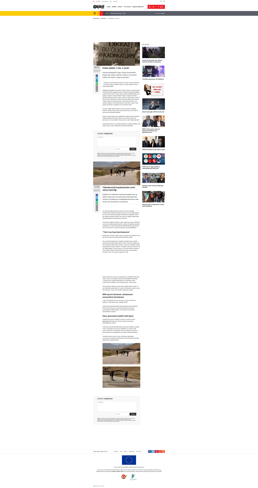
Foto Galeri (127, 6)
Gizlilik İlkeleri (132, 451)
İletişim (125, 451)
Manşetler (98, 1)
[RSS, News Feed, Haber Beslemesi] (163, 451)
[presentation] (98, 13)
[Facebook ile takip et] (149, 451)
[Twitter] (97, 78)
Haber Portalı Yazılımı (99, 486)
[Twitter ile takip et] (153, 451)
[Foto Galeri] (164, 1)
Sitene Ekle (115, 1)
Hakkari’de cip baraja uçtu (116, 13)
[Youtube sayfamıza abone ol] (156, 451)
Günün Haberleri (105, 1)
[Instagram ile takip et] (160, 451)
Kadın (108, 6)
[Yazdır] (97, 88)
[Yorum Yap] (97, 90)
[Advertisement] (129, 30)
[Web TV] (161, 1)
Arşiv (111, 1)
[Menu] (149, 7)
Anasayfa (116, 451)
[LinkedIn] (97, 80)
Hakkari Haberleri (137, 6)
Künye (121, 451)
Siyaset (120, 6)
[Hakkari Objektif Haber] (98, 6)
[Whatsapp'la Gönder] (97, 83)
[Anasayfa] (94, 1)
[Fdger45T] (121, 353)
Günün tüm (160, 13)
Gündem (114, 6)
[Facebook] (97, 75)
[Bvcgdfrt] (121, 377)
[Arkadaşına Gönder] (97, 85)
